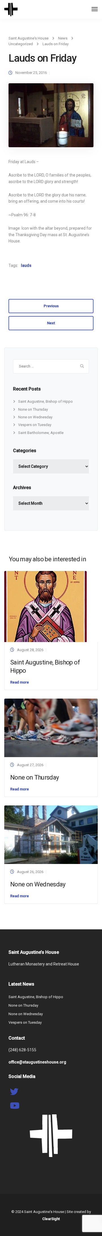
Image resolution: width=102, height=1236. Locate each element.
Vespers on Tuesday (34, 425)
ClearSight (51, 1219)
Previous (51, 306)
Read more (19, 682)
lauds (26, 265)
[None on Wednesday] (51, 834)
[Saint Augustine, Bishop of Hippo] (45, 606)
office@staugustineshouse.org (37, 1062)
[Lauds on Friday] (51, 118)
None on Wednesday (35, 417)
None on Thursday (33, 409)
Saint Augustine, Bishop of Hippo (45, 401)
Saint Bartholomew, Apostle (40, 433)
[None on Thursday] (51, 727)
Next (51, 323)
